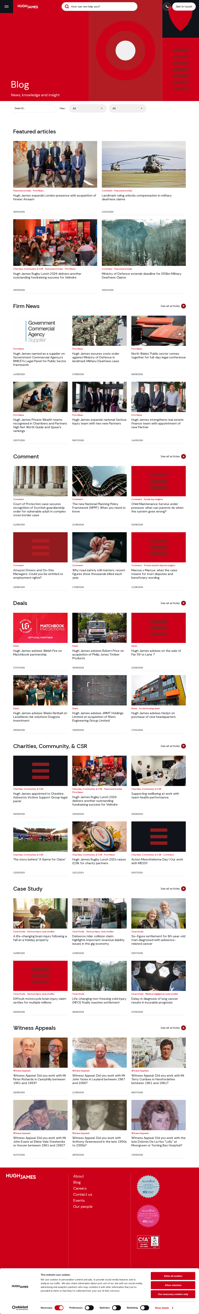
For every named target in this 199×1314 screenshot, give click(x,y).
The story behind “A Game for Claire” (39, 859)
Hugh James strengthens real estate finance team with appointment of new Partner (157, 423)
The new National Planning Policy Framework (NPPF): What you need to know (99, 507)
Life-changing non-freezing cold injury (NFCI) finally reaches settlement (99, 1000)
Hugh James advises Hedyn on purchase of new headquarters (153, 715)
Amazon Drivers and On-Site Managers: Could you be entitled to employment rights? (38, 573)
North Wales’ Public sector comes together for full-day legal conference (158, 355)
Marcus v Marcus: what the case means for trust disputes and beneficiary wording (154, 573)
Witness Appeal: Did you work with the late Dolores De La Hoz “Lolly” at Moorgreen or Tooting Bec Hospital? (158, 1141)
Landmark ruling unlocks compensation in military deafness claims (137, 197)
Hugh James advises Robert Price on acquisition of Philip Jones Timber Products (98, 654)
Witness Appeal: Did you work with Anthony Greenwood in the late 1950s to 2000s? (99, 1141)
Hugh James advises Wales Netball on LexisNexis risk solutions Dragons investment (40, 716)
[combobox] (87, 108)
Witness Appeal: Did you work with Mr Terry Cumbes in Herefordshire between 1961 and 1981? (157, 1079)
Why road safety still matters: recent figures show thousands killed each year (98, 573)
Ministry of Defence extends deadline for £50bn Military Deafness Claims (141, 275)
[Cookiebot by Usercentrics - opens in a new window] (20, 1308)
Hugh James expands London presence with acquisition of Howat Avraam (54, 197)
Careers (80, 1188)
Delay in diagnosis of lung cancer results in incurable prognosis (154, 1000)
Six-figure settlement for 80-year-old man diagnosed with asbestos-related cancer (158, 940)
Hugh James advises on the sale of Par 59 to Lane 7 (156, 652)
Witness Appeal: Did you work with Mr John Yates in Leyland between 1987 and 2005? (98, 1079)
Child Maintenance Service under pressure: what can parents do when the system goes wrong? (157, 507)
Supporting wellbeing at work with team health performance (155, 795)
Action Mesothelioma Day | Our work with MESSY (157, 861)
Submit (67, 6)
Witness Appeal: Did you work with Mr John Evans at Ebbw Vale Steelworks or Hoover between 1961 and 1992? (39, 1141)
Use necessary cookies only (173, 1294)
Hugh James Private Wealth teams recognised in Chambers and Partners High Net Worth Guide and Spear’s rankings (40, 425)
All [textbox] (74, 108)
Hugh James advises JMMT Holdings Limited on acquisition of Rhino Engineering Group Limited (97, 716)
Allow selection (173, 1285)
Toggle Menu (6, 6)
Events (79, 1200)
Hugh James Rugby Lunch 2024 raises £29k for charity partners (99, 861)
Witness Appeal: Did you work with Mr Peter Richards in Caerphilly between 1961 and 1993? (39, 1079)
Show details (162, 1308)
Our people (83, 1206)
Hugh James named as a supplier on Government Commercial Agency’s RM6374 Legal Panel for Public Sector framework (39, 359)
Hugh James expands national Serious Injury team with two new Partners (99, 421)
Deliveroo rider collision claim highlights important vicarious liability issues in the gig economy (98, 940)
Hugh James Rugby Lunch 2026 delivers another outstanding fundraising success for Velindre (47, 275)
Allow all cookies (173, 1276)
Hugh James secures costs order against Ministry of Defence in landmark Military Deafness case (95, 357)
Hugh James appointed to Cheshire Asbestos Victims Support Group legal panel (40, 797)
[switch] (89, 1307)
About (78, 1176)
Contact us (82, 1194)
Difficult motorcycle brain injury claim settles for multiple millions (39, 1000)
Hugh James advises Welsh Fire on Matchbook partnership (37, 652)
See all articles (170, 306)
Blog (77, 1182)
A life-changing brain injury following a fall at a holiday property (40, 938)
